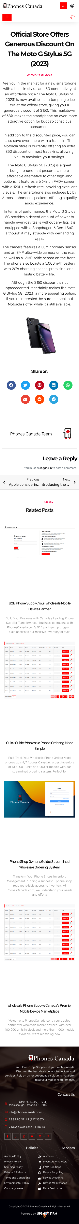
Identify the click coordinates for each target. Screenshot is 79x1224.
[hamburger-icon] (7, 17)
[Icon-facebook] (7, 1136)
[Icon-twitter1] (15, 1136)
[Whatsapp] (48, 1136)
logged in (46, 468)
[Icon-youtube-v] (32, 1136)
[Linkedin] (40, 1136)
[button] (63, 5)
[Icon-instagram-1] (23, 1136)
